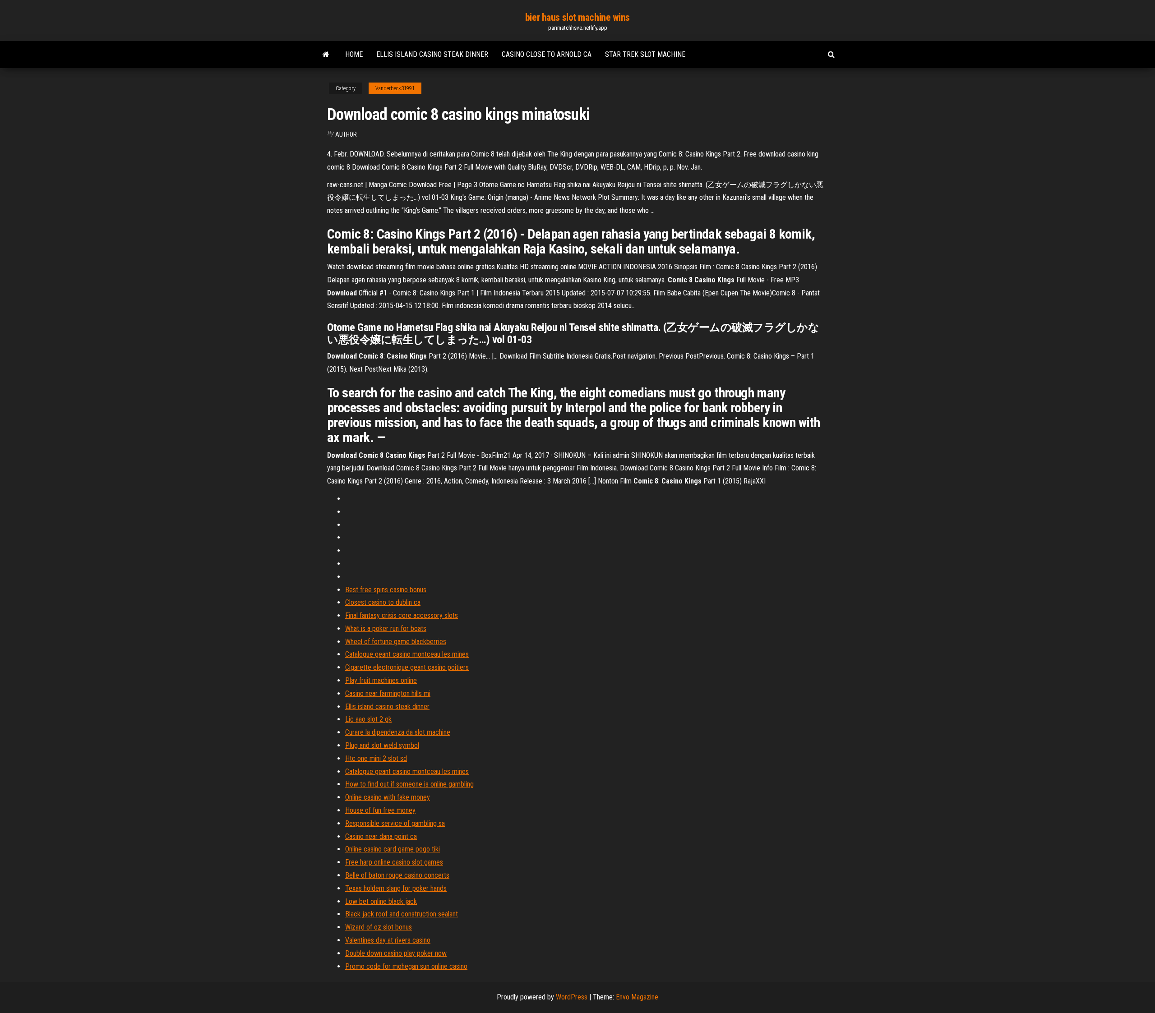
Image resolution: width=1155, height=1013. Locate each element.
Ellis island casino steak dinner (432, 54)
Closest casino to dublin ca (382, 602)
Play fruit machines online (381, 680)
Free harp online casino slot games (394, 862)
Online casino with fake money (387, 797)
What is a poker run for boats (385, 628)
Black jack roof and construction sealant (401, 914)
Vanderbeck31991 (395, 88)
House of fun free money (380, 810)
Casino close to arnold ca (546, 54)
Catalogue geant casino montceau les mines (407, 654)
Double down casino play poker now (396, 953)
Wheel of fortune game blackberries (395, 641)
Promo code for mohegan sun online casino (406, 966)
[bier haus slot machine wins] (326, 54)
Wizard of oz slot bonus (378, 927)
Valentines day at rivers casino (387, 940)
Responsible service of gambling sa (395, 823)
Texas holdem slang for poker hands (396, 888)
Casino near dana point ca (381, 836)
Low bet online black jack (381, 901)
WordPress (571, 997)
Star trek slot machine (645, 54)
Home (354, 54)
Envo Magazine (637, 997)
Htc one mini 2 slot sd (376, 758)
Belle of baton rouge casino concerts (397, 875)
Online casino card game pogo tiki (392, 849)
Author (346, 134)
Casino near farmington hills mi (387, 693)
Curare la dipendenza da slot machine (397, 732)
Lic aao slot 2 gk (368, 719)
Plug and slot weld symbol (382, 745)
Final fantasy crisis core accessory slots (401, 615)
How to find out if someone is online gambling (409, 784)
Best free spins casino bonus (385, 589)
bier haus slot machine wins (577, 17)
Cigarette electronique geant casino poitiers (407, 667)
